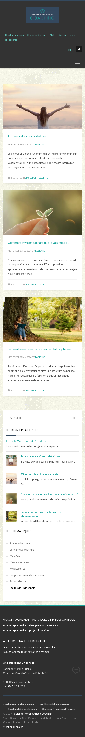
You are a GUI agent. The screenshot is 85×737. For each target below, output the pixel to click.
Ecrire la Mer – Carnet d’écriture (26, 441)
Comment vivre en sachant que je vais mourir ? (39, 242)
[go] (74, 418)
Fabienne (40, 144)
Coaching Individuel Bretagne (54, 704)
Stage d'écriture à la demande (27, 575)
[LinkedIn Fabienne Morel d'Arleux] (69, 49)
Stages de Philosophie (36, 178)
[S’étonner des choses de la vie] (42, 106)
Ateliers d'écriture (20, 543)
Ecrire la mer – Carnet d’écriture (41, 456)
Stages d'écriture (19, 581)
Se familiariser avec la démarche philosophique (39, 349)
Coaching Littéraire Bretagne (22, 709)
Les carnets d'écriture (22, 549)
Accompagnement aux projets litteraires (26, 630)
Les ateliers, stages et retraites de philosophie (29, 647)
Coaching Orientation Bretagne (58, 709)
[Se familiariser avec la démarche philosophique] (42, 319)
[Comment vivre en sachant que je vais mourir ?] (42, 213)
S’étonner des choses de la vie (27, 136)
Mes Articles (17, 556)
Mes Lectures (17, 568)
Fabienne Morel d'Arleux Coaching (32, 713)
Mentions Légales (13, 726)
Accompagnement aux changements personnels (30, 625)
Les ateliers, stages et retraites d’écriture (26, 651)
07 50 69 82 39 (17, 686)
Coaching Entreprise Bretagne (18, 704)
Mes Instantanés (19, 562)
